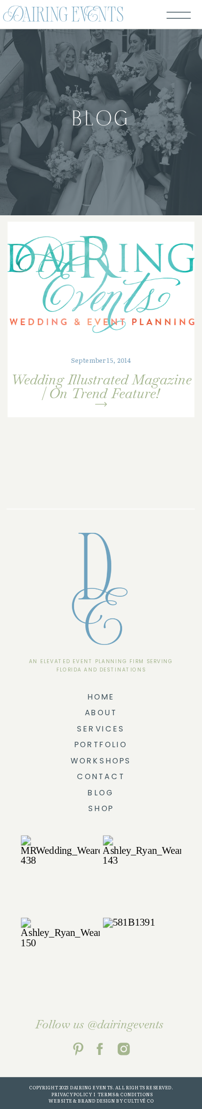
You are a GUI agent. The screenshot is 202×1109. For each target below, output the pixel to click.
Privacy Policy (71, 1094)
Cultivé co (138, 1101)
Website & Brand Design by (86, 1101)
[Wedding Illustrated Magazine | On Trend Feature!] (100, 283)
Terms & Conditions (125, 1094)
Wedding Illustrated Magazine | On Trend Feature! (101, 386)
